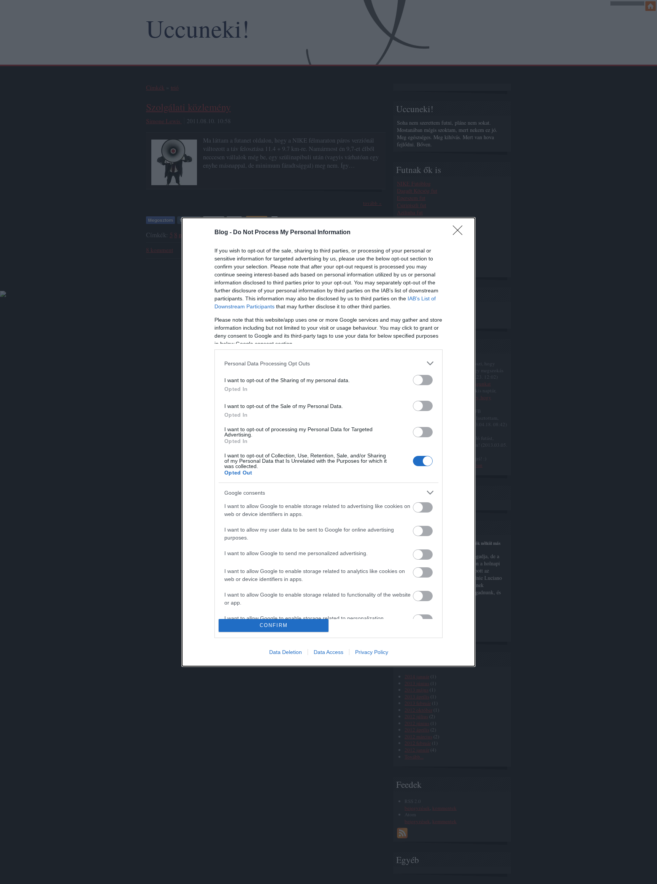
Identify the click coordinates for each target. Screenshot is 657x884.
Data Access (328, 652)
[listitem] (328, 363)
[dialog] (328, 442)
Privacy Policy (371, 652)
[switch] (423, 380)
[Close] (460, 232)
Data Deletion (285, 652)
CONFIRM (274, 625)
